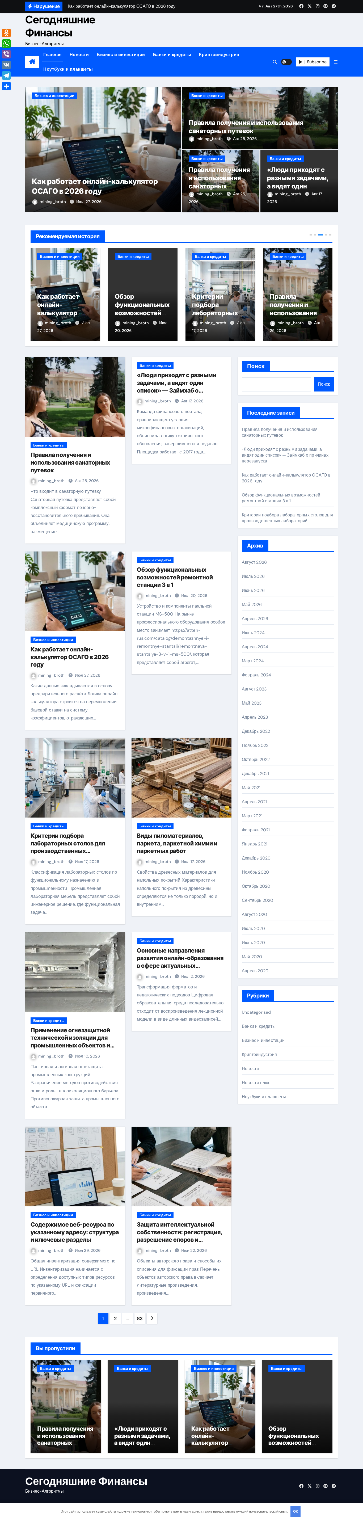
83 (139, 1318)
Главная (52, 54)
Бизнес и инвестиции (121, 54)
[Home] (32, 62)
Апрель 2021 (254, 802)
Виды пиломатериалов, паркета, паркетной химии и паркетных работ (177, 843)
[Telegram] (6, 75)
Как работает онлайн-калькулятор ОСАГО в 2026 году (70, 657)
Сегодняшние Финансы (60, 26)
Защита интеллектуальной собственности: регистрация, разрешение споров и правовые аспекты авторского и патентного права (181, 1239)
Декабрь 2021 (255, 773)
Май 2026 (252, 604)
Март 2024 (253, 661)
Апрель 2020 (255, 971)
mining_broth (53, 201)
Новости (79, 54)
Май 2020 (252, 956)
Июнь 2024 (253, 632)
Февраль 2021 (256, 830)
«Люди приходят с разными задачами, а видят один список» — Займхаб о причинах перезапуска (285, 455)
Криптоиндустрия (219, 54)
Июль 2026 (253, 576)
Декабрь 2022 (256, 731)
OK (295, 1511)
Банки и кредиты (172, 54)
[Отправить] (6, 86)
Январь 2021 (254, 844)
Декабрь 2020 (256, 858)
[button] (336, 62)
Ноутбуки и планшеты (68, 69)
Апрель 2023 (255, 717)
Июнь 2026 (253, 590)
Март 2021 (252, 816)
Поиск (256, 366)
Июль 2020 (253, 928)
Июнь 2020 (253, 942)
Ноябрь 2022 (255, 745)
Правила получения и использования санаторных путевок (215, 313)
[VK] (6, 65)
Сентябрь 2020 (257, 900)
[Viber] (6, 54)
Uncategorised (256, 1012)
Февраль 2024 (256, 675)
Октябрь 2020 (256, 886)
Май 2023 (252, 703)
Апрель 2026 (255, 618)
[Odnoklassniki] (6, 33)
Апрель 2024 (255, 647)
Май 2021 (251, 787)
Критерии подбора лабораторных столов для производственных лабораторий (287, 518)
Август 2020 (254, 914)
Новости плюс (256, 1082)
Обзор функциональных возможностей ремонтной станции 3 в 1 (64, 313)
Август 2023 (254, 689)
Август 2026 (254, 562)
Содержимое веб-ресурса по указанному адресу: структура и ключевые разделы (75, 1232)
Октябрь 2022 (256, 759)
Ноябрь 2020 (255, 872)
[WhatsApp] (6, 43)
